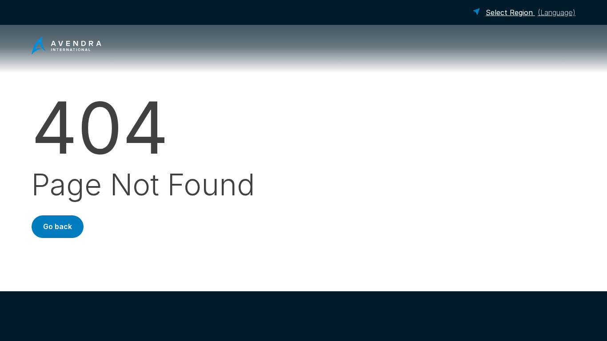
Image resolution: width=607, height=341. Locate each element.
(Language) (530, 12)
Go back (57, 226)
